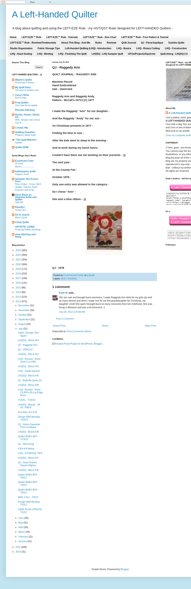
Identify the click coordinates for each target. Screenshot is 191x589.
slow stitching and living (25, 235)
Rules (98, 42)
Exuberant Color (24, 161)
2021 (18, 259)
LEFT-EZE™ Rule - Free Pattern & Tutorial (144, 37)
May (20, 522)
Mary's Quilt (21, 217)
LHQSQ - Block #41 (28, 366)
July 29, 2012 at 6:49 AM (72, 312)
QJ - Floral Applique (152, 42)
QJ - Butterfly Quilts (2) (30, 380)
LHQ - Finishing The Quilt (72, 54)
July (20, 328)
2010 (18, 551)
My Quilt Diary (23, 87)
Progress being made (25, 135)
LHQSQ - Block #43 (28, 340)
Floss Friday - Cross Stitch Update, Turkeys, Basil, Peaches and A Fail (28, 187)
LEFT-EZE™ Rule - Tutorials (62, 37)
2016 (18, 283)
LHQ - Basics (123, 48)
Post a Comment (65, 318)
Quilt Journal (128, 42)
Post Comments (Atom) (79, 331)
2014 (18, 292)
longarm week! (22, 174)
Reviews (111, 42)
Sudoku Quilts (176, 42)
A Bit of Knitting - (26, 448)
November (24, 310)
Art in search (22, 214)
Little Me (19, 202)
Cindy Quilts (22, 222)
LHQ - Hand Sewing (21, 54)
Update (18, 142)
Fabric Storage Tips (49, 48)
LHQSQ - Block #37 (28, 458)
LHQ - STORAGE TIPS (30, 453)
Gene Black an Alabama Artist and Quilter (26, 197)
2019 (18, 269)
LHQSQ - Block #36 (28, 470)
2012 (18, 301)
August (22, 324)
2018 (18, 273)
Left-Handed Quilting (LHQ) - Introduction (88, 48)
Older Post (150, 325)
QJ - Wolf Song (26, 444)
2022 (18, 255)
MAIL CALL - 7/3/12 (28, 497)
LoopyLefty (21, 127)
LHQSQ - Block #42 (28, 354)
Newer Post (59, 325)
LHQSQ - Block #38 (28, 432)
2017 (18, 278)
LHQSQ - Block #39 (28, 385)
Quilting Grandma (25, 132)
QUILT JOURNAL (69, 278)
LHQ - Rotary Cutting (148, 48)
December (24, 305)
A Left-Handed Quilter (55, 14)
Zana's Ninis (22, 95)
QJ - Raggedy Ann (27, 345)
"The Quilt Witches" (26, 140)
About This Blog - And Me (75, 42)
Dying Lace (20, 210)
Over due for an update (26, 105)
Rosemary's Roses (24, 82)
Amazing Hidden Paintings (28, 229)
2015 (18, 287)
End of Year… (22, 97)
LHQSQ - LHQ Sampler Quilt (107, 54)
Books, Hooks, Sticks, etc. (27, 115)
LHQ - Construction (176, 48)
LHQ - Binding (45, 54)
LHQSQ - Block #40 (28, 375)
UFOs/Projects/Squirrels (141, 54)
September (24, 319)
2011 (18, 547)
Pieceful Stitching (25, 110)
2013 (18, 297)
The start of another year (27, 90)
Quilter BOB (22, 147)
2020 (18, 264)
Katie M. (63, 293)
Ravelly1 (20, 207)
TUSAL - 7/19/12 (27, 400)
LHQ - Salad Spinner (29, 371)
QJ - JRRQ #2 (25, 349)
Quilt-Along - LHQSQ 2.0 (174, 54)
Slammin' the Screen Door (26, 180)
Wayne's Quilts (23, 80)
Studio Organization (21, 48)
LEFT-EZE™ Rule (31, 37)
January (22, 541)
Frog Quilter (22, 102)
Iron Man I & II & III (27, 412)
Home (13, 37)
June (21, 518)
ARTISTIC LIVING (25, 227)
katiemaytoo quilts (25, 171)
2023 (18, 250)
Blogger (125, 569)
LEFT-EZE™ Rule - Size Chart (99, 37)
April (21, 527)
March (22, 532)
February (23, 536)
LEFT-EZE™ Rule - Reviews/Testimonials (33, 42)
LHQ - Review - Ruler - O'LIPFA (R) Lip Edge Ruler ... (30, 392)
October (22, 315)
